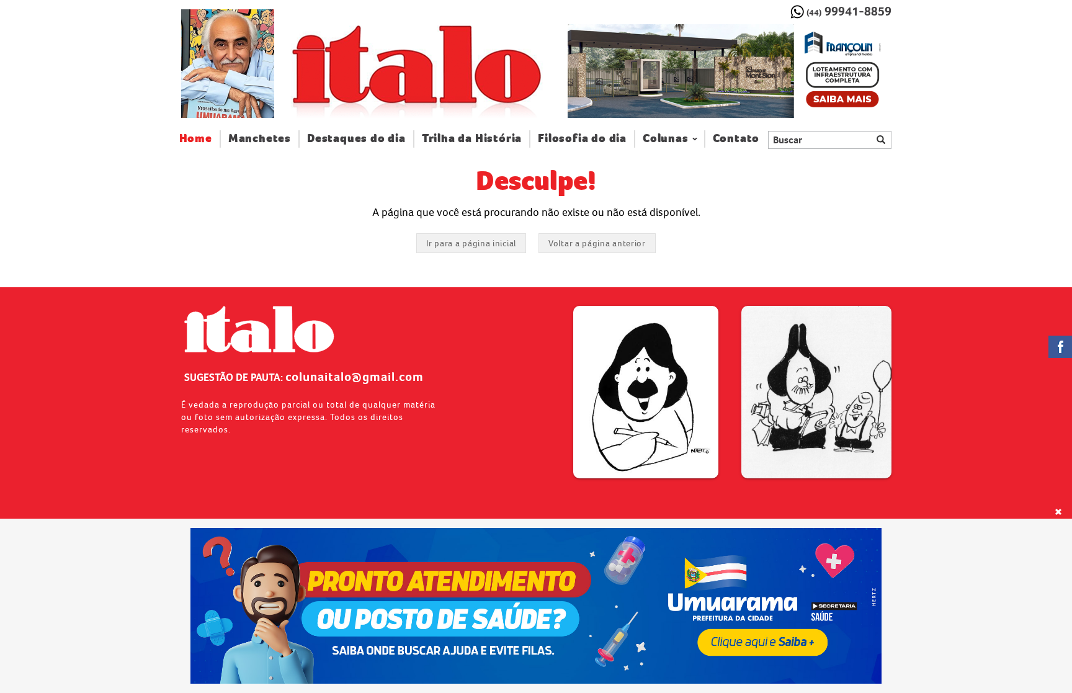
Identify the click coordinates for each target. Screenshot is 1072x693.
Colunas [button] (666, 139)
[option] (729, 71)
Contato (736, 139)
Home (200, 138)
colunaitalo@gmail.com (354, 376)
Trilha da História (472, 139)
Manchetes (259, 139)
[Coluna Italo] (227, 63)
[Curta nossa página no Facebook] (1060, 347)
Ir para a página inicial (471, 243)
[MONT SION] (729, 71)
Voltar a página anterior (597, 243)
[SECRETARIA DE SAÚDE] (536, 606)
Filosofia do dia (582, 139)
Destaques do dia (356, 139)
